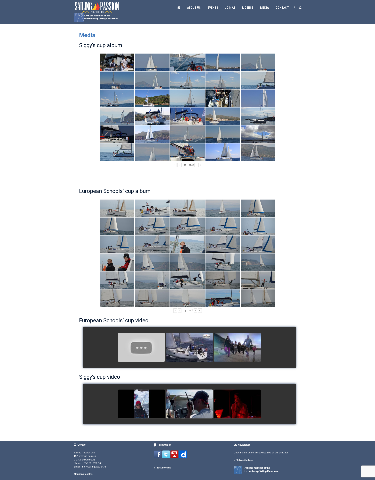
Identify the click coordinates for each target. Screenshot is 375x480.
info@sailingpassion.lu (94, 466)
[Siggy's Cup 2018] (189, 404)
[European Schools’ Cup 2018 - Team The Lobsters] (141, 347)
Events (213, 7)
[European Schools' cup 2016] (237, 347)
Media (264, 7)
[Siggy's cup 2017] (141, 404)
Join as (230, 7)
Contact (282, 7)
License (247, 7)
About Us (194, 7)
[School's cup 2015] (189, 347)
